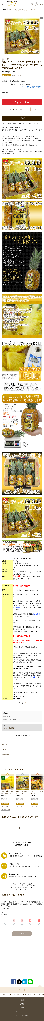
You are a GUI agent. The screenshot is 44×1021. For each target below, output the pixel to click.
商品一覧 (4, 744)
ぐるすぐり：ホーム (7, 994)
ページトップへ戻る (39, 986)
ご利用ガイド (6, 749)
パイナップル (34, 994)
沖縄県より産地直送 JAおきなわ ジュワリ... (7, 792)
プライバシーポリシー (22, 1011)
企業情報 (22, 1000)
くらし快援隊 (19, 799)
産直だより (4, 799)
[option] (7, 793)
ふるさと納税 (12, 9)
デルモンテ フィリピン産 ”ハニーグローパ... (37, 792)
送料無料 (21, 9)
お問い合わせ (6, 754)
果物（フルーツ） (21, 994)
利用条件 (22, 1004)
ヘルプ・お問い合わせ (22, 1015)
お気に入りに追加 (17, 109)
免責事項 (22, 1008)
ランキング (30, 9)
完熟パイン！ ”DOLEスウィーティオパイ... (22, 792)
